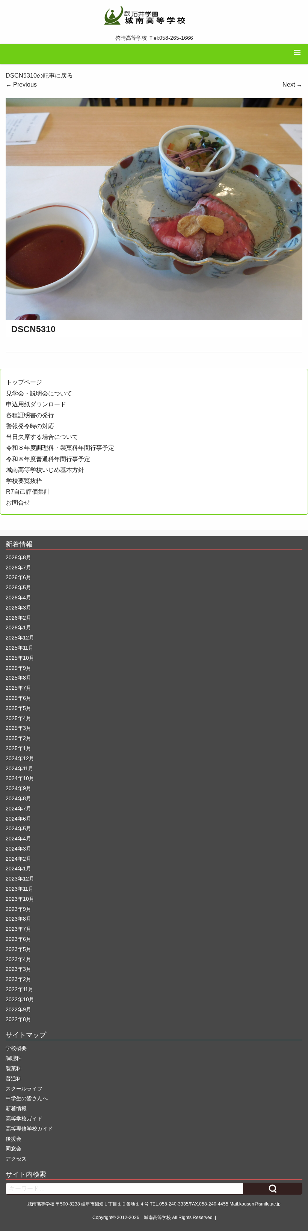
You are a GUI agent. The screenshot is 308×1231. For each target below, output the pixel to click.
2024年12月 (20, 758)
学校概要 (16, 1048)
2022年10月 (20, 999)
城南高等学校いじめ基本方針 (45, 470)
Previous (21, 84)
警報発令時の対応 (30, 426)
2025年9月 (18, 668)
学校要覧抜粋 (24, 481)
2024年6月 (18, 819)
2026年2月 (18, 618)
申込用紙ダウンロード (36, 404)
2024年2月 (18, 859)
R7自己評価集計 (28, 491)
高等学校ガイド (24, 1119)
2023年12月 (20, 879)
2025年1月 (18, 748)
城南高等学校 (157, 1217)
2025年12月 (20, 638)
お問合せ (18, 502)
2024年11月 (19, 768)
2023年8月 (18, 919)
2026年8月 (18, 557)
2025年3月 (18, 728)
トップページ (24, 382)
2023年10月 (20, 899)
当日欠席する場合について (42, 437)
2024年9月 (18, 788)
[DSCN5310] (154, 208)
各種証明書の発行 (30, 415)
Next (292, 84)
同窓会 (13, 1149)
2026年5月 (18, 587)
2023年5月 (18, 949)
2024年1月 (18, 869)
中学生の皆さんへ (27, 1098)
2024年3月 (18, 849)
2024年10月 (20, 778)
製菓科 (13, 1068)
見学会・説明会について (39, 393)
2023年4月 (18, 959)
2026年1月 (18, 627)
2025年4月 (18, 718)
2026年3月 (18, 608)
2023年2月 (18, 979)
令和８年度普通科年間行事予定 (48, 459)
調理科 (13, 1058)
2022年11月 (19, 989)
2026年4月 (18, 598)
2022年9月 (18, 1009)
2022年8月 (18, 1019)
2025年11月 (19, 648)
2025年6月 (18, 698)
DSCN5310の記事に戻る (39, 75)
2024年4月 (18, 839)
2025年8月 (18, 678)
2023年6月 (18, 939)
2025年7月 (18, 688)
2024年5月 (18, 828)
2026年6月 (18, 577)
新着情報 (16, 1108)
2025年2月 (18, 738)
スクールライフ (24, 1089)
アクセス (16, 1159)
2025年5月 (18, 708)
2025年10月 (20, 658)
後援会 (13, 1139)
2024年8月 (18, 798)
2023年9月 (18, 909)
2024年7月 (18, 809)
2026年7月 (18, 568)
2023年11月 (19, 889)
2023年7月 (18, 929)
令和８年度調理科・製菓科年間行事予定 (60, 448)
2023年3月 (18, 969)
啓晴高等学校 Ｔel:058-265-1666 (154, 38)
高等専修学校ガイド (29, 1129)
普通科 (13, 1078)
